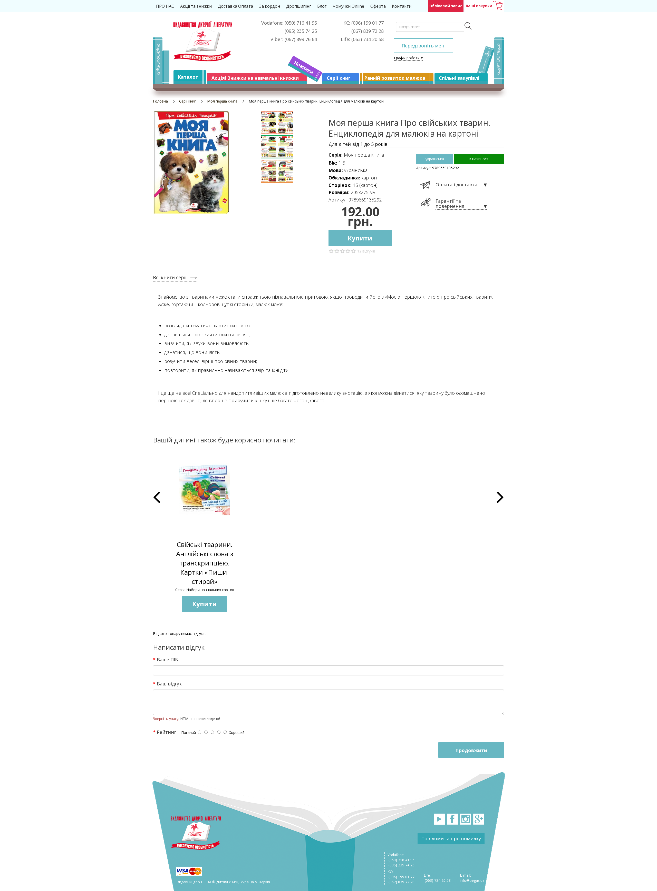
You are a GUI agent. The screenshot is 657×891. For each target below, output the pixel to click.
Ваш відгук (169, 683)
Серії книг (339, 78)
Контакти (401, 6)
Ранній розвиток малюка (394, 78)
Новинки (304, 67)
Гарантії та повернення (450, 203)
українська (435, 158)
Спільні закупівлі (459, 78)
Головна (160, 101)
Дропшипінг (298, 6)
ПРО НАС (165, 6)
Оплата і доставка (456, 185)
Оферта (378, 6)
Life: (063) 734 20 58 (437, 878)
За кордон (269, 6)
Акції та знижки (196, 6)
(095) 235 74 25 (401, 865)
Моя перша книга (222, 101)
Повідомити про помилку (451, 838)
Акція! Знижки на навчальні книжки (255, 78)
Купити (360, 238)
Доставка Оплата (235, 6)
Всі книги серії (170, 277)
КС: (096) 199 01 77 (401, 874)
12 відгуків (366, 251)
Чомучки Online (348, 6)
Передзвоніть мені (424, 46)
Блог (321, 6)
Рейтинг (166, 732)
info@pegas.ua (472, 880)
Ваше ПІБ (167, 659)
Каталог (188, 77)
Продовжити (471, 750)
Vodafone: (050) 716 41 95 (401, 857)
